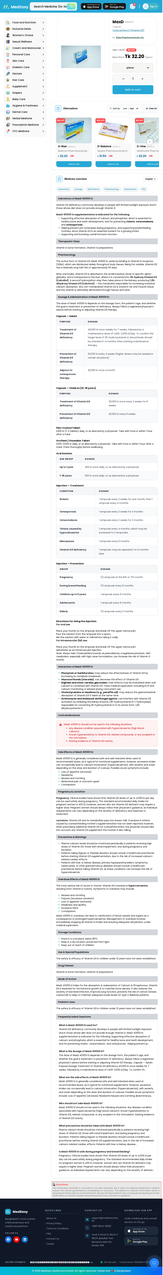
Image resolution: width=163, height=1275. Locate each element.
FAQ (144, 193)
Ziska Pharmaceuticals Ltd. (129, 37)
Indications (63, 193)
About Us (51, 1249)
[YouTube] (16, 1271)
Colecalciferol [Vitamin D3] (127, 30)
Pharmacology (112, 193)
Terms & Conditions (57, 1260)
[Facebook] (8, 1271)
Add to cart (131, 93)
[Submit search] (68, 6)
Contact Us (52, 1270)
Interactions (130, 193)
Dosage (78, 193)
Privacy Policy (53, 1254)
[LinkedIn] (25, 1271)
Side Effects (93, 193)
